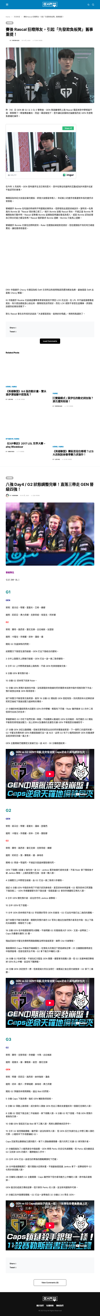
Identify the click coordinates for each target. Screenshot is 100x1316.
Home (8, 17)
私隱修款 (50, 1305)
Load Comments (50, 341)
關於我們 (40, 1305)
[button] (7, 4)
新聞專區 (8, 386)
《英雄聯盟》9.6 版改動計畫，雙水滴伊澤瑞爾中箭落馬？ (26, 393)
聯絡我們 (60, 1305)
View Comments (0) (50, 1282)
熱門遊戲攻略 (9, 439)
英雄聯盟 (17, 17)
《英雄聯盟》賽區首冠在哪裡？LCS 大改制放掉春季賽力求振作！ (73, 453)
